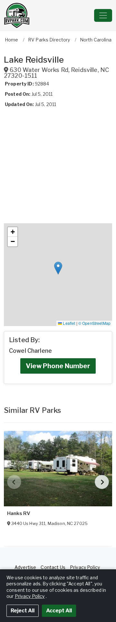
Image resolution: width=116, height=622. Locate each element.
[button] (58, 268)
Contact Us (53, 567)
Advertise (25, 567)
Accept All (59, 611)
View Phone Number (58, 366)
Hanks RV (18, 513)
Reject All (22, 611)
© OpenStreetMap (94, 323)
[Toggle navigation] (103, 15)
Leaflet (68, 323)
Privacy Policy (85, 567)
